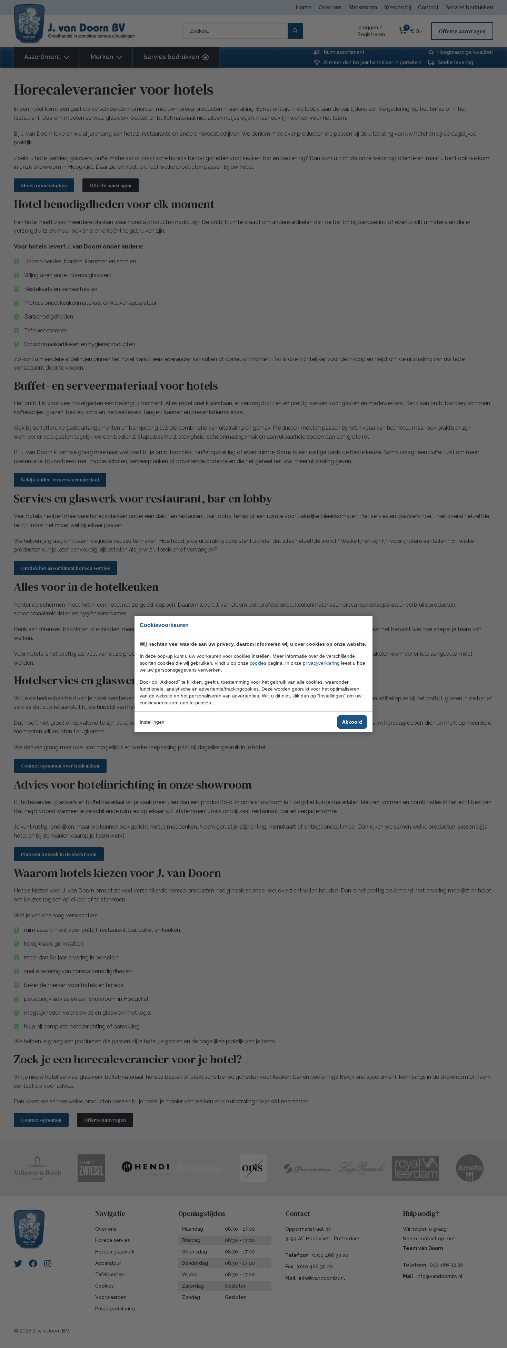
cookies (258, 663)
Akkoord (352, 722)
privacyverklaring (321, 663)
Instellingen (152, 722)
